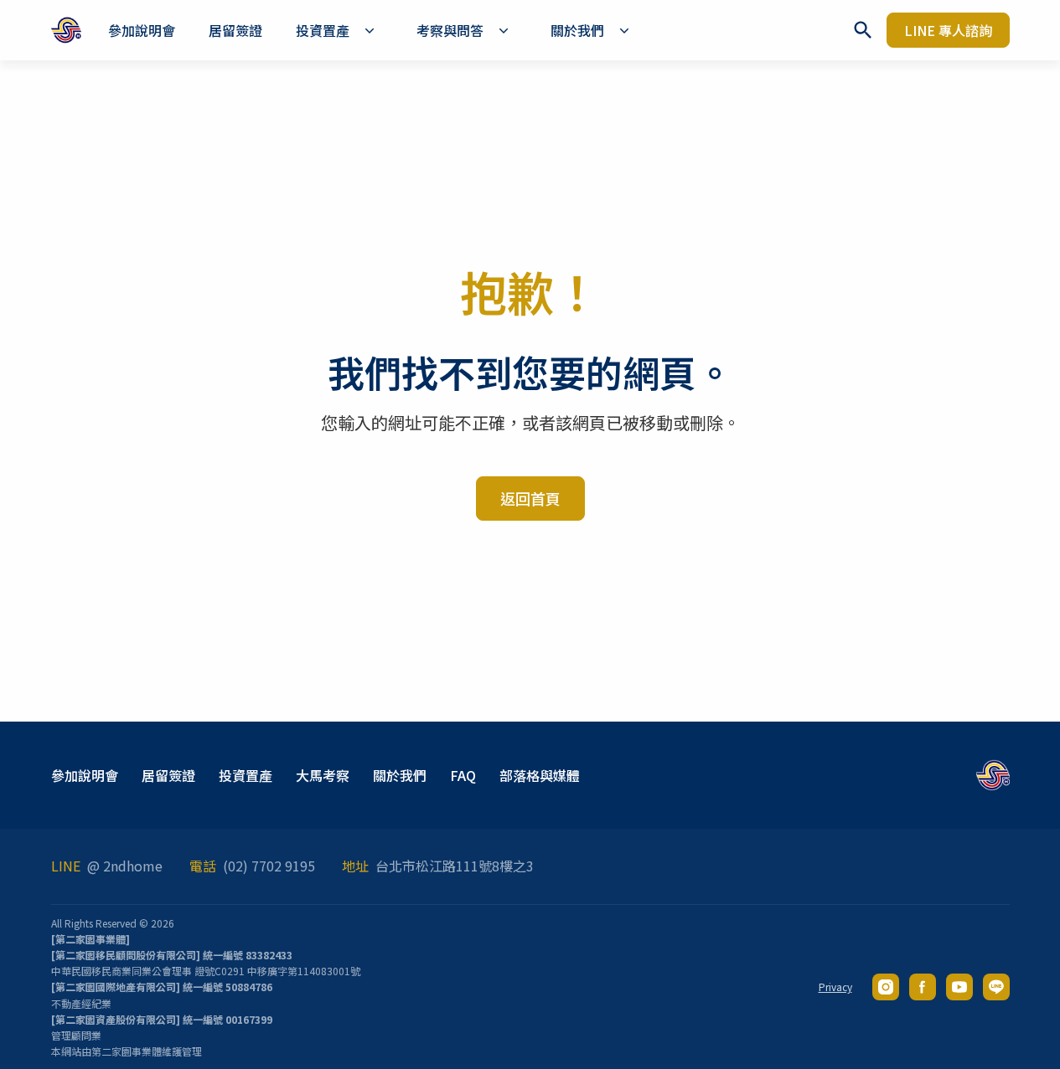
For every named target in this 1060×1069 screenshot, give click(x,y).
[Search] (863, 30)
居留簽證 (168, 775)
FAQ (463, 775)
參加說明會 (84, 775)
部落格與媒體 (539, 775)
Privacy (835, 986)
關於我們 (400, 775)
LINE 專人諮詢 (948, 30)
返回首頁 (530, 498)
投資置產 (245, 775)
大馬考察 (322, 775)
